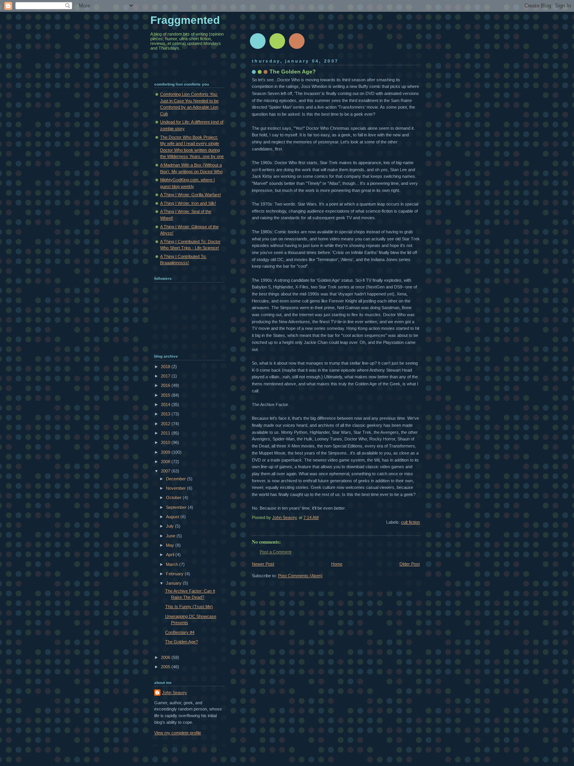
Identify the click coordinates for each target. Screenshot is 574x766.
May (170, 545)
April (170, 554)
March (172, 564)
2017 (166, 376)
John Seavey (174, 692)
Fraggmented (185, 20)
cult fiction (410, 522)
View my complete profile (177, 732)
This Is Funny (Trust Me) (189, 606)
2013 (166, 414)
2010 (166, 442)
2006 (166, 657)
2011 (166, 433)
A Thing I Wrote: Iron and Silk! (188, 203)
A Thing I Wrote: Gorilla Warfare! (190, 194)
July (170, 526)
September (177, 507)
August (173, 516)
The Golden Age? (181, 641)
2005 (166, 666)
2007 (166, 471)
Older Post (409, 564)
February (175, 573)
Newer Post (263, 564)
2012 (166, 423)
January (174, 583)
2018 (166, 366)
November (176, 488)
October (174, 497)
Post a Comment (275, 551)
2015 (166, 395)
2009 (166, 452)
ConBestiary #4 (179, 632)
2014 (166, 404)
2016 (166, 385)
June (171, 535)
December (176, 478)
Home (336, 564)
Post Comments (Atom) (300, 575)
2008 (166, 461)
